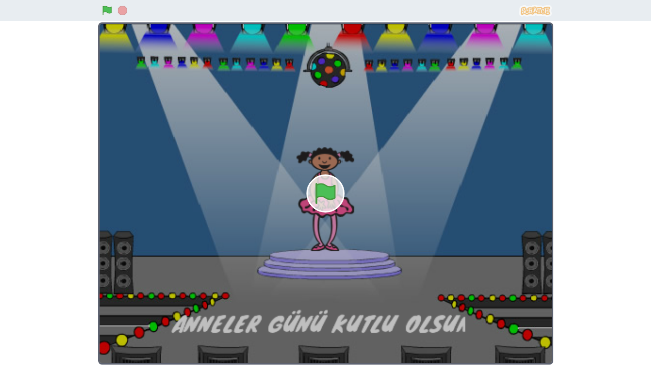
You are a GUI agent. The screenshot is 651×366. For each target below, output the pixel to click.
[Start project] (107, 10)
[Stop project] (122, 10)
